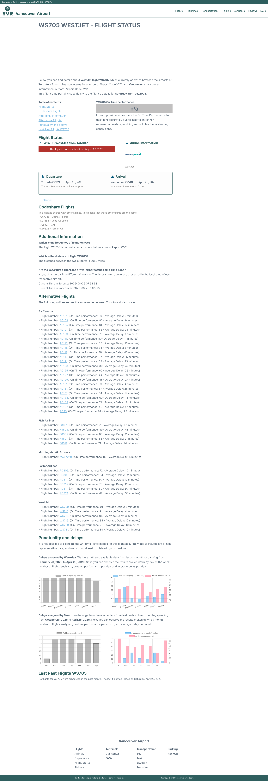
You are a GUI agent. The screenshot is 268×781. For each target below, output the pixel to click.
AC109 (64, 334)
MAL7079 (66, 457)
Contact (112, 778)
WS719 (64, 520)
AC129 (64, 379)
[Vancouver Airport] (7, 10)
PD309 (64, 475)
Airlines (79, 767)
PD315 (64, 484)
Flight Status (46, 106)
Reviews (252, 10)
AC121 (63, 361)
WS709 (64, 507)
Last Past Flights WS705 (54, 129)
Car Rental (239, 10)
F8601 (63, 425)
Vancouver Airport (33, 13)
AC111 (63, 338)
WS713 (64, 511)
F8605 (64, 434)
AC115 (63, 347)
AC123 (64, 366)
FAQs (263, 10)
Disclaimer (103, 778)
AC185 (64, 402)
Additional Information (52, 115)
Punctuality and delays (53, 124)
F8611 (63, 443)
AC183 (64, 397)
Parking (226, 10)
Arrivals (79, 753)
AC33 (63, 411)
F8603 (64, 429)
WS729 (64, 525)
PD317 (64, 488)
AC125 (64, 370)
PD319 (64, 493)
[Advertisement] (134, 54)
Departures (82, 758)
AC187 (64, 407)
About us (120, 778)
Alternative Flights (50, 120)
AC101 (63, 316)
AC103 (64, 320)
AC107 (64, 329)
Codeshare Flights (50, 111)
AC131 (63, 384)
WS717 (64, 516)
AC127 (64, 375)
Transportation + (210, 10)
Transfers (143, 767)
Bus (139, 753)
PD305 (64, 470)
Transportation (146, 749)
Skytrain (142, 762)
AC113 (64, 343)
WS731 (64, 529)
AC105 (64, 325)
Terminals (193, 10)
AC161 (63, 388)
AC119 (64, 357)
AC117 (63, 352)
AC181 (63, 393)
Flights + (180, 10)
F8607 (64, 438)
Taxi (139, 758)
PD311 (63, 479)
